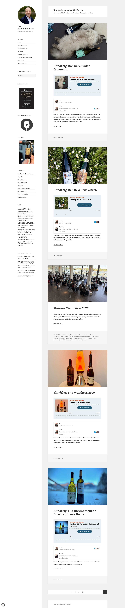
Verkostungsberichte (59, 338)
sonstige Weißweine (84, 336)
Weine (67, 338)
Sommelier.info (22, 63)
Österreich (20, 245)
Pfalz (30, 232)
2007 (20, 211)
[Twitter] (95, 108)
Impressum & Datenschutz (25, 57)
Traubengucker (22, 197)
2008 (23, 212)
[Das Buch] (26, 152)
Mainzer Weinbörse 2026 (71, 308)
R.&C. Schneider (29, 234)
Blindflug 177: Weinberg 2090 (74, 392)
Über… (19, 42)
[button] (3, 605)
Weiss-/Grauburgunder (76, 338)
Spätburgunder (95, 336)
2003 (19, 209)
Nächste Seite (105, 592)
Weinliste (20, 51)
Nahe (26, 232)
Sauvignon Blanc (88, 335)
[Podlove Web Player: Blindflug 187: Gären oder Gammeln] (77, 85)
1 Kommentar (58, 255)
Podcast (23, 234)
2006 (29, 209)
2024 (89, 338)
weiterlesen (58, 126)
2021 (29, 214)
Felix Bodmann (22, 261)
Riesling (32, 239)
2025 (92, 338)
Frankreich (27, 220)
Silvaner (66, 336)
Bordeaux (25, 216)
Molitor (33, 229)
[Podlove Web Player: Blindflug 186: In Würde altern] (77, 206)
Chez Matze (21, 177)
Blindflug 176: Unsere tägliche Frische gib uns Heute (75, 512)
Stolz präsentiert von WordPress (62, 604)
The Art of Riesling (23, 194)
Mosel (21, 232)
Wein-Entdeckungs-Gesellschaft (25, 243)
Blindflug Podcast (22, 48)
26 (83, 592)
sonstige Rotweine (74, 336)
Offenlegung (21, 60)
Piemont (19, 234)
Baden (20, 216)
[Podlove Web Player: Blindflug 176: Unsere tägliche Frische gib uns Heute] (77, 531)
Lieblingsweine (74, 335)
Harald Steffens (22, 180)
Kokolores (21, 228)
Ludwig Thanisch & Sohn (24, 229)
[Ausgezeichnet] (26, 98)
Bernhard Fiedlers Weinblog (25, 174)
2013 (19, 214)
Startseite (20, 39)
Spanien (20, 242)
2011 (29, 212)
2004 (21, 209)
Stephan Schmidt (22, 270)
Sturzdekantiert (22, 191)
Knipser (31, 225)
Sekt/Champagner (58, 336)
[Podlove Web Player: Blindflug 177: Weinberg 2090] (77, 408)
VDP (31, 242)
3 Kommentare (59, 458)
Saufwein (20, 185)
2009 (26, 212)
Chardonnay (66, 335)
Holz (19, 225)
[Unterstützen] (98, 108)
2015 (24, 214)
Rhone (29, 239)
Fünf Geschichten (22, 45)
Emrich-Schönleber (29, 218)
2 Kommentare (82, 340)
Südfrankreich (26, 242)
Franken (21, 220)
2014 (22, 214)
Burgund (30, 216)
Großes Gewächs (26, 222)
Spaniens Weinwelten (24, 188)
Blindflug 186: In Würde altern (75, 190)
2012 (32, 212)
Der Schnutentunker (26, 27)
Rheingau (22, 236)
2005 (25, 209)
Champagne (21, 218)
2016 (27, 214)
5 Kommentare (59, 137)
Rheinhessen (23, 239)
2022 (32, 214)
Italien (23, 225)
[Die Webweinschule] (26, 124)
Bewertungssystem (23, 54)
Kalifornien (27, 225)
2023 (86, 338)
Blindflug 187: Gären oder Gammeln (72, 67)
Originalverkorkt (22, 182)
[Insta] (97, 108)
